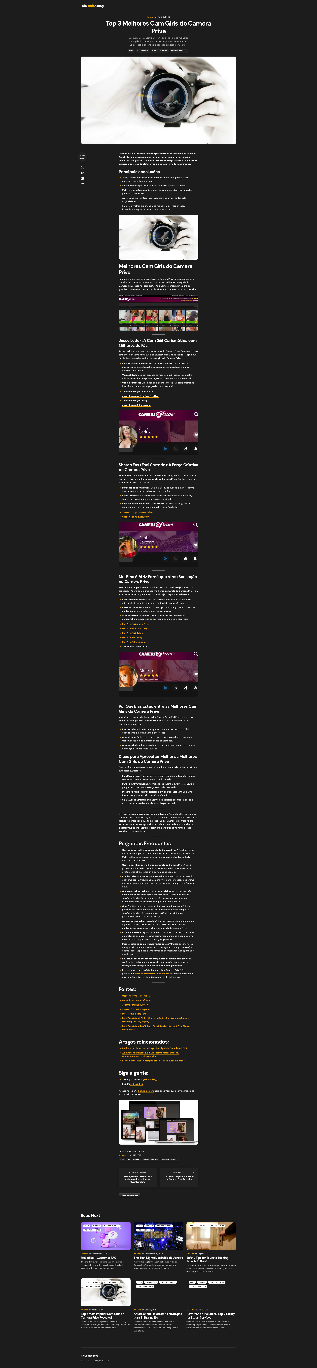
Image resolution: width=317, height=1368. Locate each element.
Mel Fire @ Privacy (132, 637)
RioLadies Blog (89, 1355)
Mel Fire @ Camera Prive (135, 624)
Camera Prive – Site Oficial (136, 995)
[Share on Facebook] (82, 173)
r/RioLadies (136, 1083)
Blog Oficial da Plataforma (136, 1000)
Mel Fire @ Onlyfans (133, 633)
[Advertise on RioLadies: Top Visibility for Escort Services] (211, 1292)
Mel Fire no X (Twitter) (134, 628)
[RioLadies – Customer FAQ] (106, 1236)
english (96, 1226)
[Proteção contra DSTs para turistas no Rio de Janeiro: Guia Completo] (138, 1177)
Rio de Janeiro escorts (129, 1151)
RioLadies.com (146, 1090)
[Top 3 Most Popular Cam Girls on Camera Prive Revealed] (179, 1177)
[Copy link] (82, 184)
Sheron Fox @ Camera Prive (137, 512)
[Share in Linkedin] (82, 178)
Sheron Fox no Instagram (136, 1009)
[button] (233, 5)
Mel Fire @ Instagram (134, 642)
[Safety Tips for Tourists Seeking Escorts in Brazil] (211, 1236)
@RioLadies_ (149, 1079)
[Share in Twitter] (82, 167)
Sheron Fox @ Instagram (135, 516)
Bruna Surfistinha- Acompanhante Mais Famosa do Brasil (153, 1060)
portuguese (142, 51)
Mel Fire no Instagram (134, 1013)
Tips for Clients (159, 51)
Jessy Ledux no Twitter (135, 1004)
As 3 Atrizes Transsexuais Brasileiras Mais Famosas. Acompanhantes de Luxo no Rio (150, 1054)
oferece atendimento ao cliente (151, 973)
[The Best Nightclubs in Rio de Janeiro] (158, 1236)
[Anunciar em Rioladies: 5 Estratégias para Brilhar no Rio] (158, 1292)
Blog (131, 51)
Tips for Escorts (179, 51)
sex (142, 1151)
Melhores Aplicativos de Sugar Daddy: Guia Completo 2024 (154, 1048)
